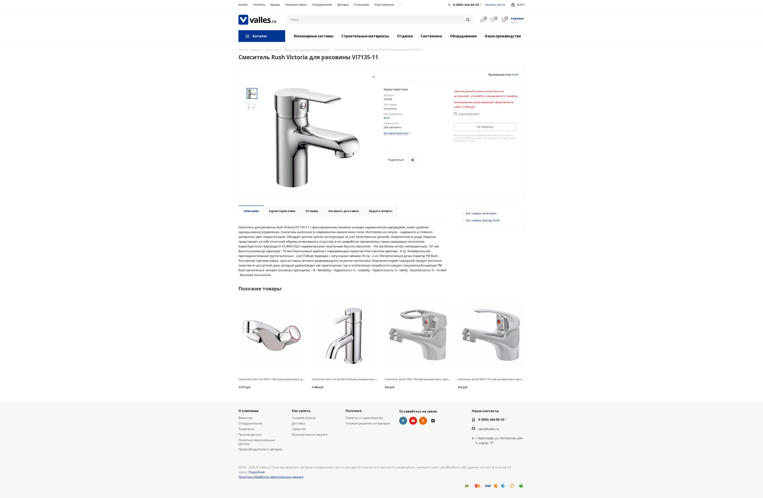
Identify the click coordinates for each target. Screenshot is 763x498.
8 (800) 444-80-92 (491, 419)
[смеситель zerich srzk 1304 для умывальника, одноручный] (418, 334)
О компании (248, 411)
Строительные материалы (365, 36)
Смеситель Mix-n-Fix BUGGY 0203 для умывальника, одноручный (351, 379)
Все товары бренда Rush (483, 220)
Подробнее (256, 472)
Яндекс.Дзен (433, 421)
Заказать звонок (495, 4)
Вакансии (245, 418)
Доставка (298, 423)
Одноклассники (423, 421)
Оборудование (463, 36)
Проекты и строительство (364, 418)
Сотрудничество (250, 423)
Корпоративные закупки (310, 434)
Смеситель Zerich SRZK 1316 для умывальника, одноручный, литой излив (502, 379)
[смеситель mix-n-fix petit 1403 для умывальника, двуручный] (272, 334)
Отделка (405, 36)
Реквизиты (246, 429)
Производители (250, 434)
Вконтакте (403, 421)
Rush (515, 74)
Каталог (259, 36)
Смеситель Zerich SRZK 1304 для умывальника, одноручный (421, 379)
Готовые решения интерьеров (368, 423)
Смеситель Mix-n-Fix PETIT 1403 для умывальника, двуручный (276, 379)
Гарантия (298, 429)
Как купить (301, 411)
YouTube (413, 421)
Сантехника (431, 36)
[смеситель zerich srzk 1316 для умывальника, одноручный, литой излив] (491, 334)
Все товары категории (481, 213)
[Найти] (468, 20)
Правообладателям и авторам (260, 449)
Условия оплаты (304, 418)
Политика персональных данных (256, 442)
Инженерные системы (313, 36)
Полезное (354, 411)
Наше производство (503, 36)
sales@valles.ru (488, 429)
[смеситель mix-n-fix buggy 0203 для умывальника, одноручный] (345, 334)
